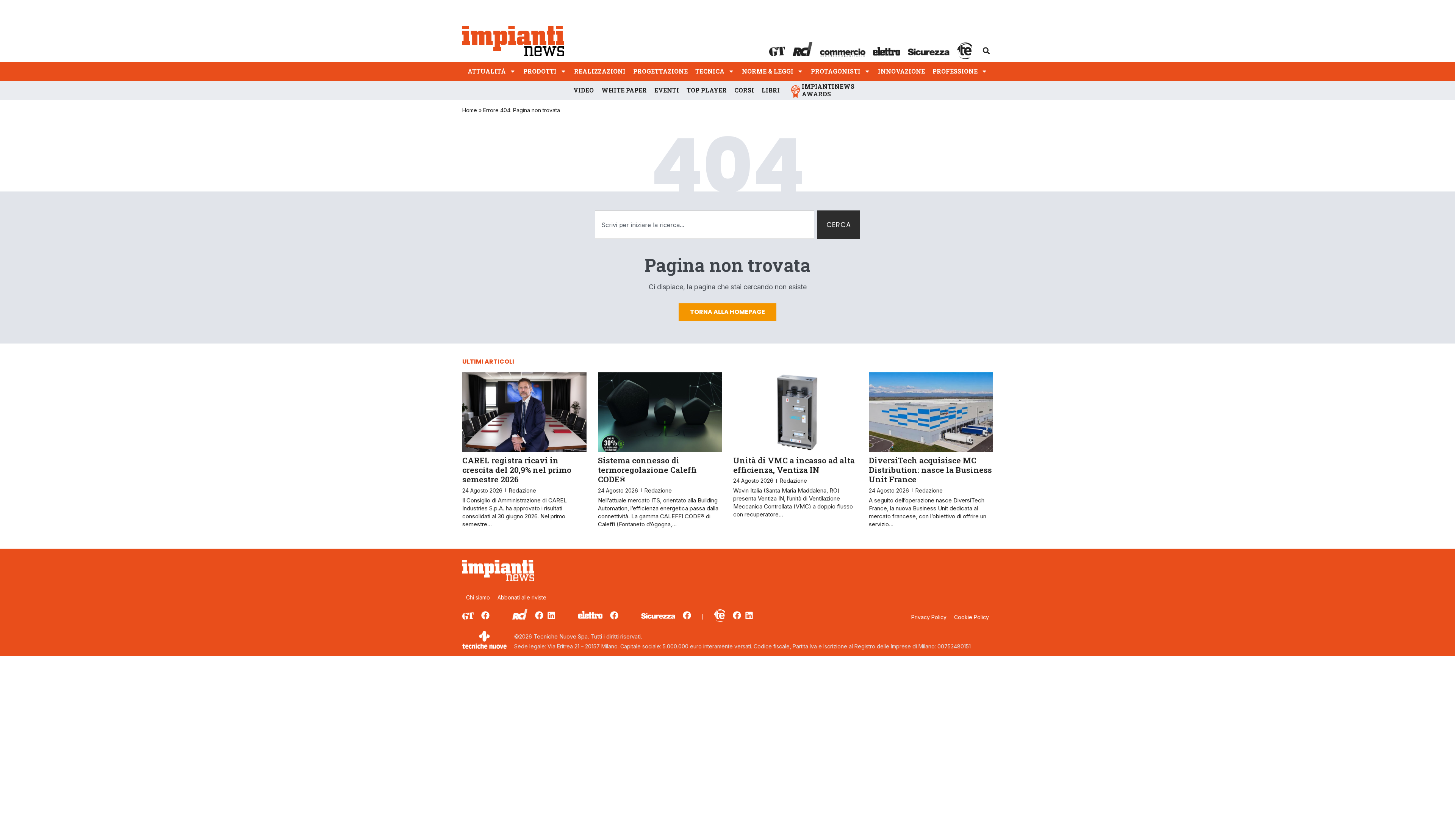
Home (469, 110)
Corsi (744, 90)
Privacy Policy (929, 617)
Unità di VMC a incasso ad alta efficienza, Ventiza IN (794, 465)
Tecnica (709, 71)
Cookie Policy (971, 617)
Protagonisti (835, 71)
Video (583, 90)
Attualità (487, 71)
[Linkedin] (551, 615)
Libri (771, 90)
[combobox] (704, 224)
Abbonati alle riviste (522, 597)
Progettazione (660, 71)
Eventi (666, 90)
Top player (707, 90)
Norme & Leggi (767, 71)
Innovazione (901, 71)
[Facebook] (485, 615)
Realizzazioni (600, 71)
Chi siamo (478, 597)
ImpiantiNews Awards (828, 89)
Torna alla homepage (727, 312)
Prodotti (540, 71)
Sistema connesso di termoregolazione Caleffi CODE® (647, 470)
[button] (986, 50)
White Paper (624, 90)
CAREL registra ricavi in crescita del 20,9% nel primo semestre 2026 (516, 470)
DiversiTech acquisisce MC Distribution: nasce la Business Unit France (930, 470)
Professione (955, 71)
